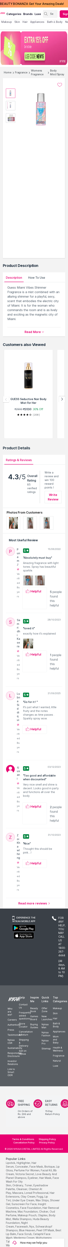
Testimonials (15, 1034)
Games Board (34, 1018)
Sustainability (15, 1048)
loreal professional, (36, 1192)
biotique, (49, 1166)
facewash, (22, 1226)
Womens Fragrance (37, 72)
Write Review (53, 497)
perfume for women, (27, 1170)
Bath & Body (56, 1025)
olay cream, (28, 1196)
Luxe (55, 1065)
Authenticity (14, 1024)
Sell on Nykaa (22, 1052)
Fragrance (21, 72)
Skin (55, 1013)
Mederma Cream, (24, 1237)
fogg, (40, 1196)
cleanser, (22, 1189)
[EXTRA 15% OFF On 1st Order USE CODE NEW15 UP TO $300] (34, 48)
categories (13, 14)
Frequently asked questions (25, 1015)
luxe (38, 14)
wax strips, (42, 1200)
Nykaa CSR (11, 1041)
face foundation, (31, 1207)
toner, (29, 1185)
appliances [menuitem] (37, 21)
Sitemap (46, 1048)
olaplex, (43, 1215)
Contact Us (23, 1006)
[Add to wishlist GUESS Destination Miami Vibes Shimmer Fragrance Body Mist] (59, 85)
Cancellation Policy (24, 1142)
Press (11, 1029)
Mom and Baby (56, 1039)
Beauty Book (34, 1010)
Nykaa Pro (45, 1042)
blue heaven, (27, 1230)
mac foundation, (28, 1211)
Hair (55, 1018)
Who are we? (10, 1011)
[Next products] (62, 399)
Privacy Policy (47, 1142)
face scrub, (24, 1234)
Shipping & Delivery (24, 1042)
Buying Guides (34, 1026)
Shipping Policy (47, 1139)
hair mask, (45, 1177)
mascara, (18, 1192)
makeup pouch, (27, 1215)
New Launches (47, 1018)
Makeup (57, 1008)
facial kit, (47, 1170)
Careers (12, 1019)
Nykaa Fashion (46, 1034)
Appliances (59, 1031)
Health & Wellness (58, 1049)
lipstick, (11, 1162)
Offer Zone (44, 1010)
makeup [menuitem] (6, 21)
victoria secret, (25, 1174)
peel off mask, (45, 1230)
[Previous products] (6, 399)
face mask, (36, 1166)
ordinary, (18, 1185)
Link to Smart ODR (11, 1072)
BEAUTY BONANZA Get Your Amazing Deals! (32, 4)
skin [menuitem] (17, 21)
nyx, (32, 1226)
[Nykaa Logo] (2, 13)
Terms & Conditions (23, 1139)
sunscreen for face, (24, 1204)
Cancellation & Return (26, 1033)
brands (28, 14)
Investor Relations (13, 1063)
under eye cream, (23, 1200)
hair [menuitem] (25, 21)
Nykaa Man (45, 1026)
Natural (57, 1060)
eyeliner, (33, 1177)
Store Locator (23, 1025)
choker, (44, 1211)
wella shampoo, (22, 1219)
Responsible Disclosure (15, 1054)
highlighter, (24, 1162)
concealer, (22, 1166)
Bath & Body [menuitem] (55, 21)
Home (8, 72)
